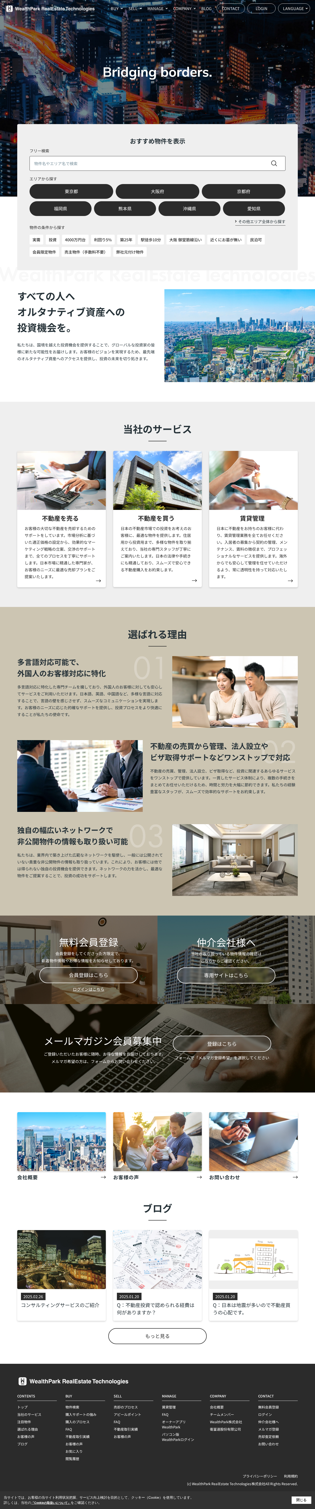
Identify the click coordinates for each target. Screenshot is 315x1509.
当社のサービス (29, 1414)
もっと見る (157, 1335)
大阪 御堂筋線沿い (185, 240)
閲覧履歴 (72, 1458)
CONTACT (231, 8)
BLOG (206, 8)
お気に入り (74, 1451)
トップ (22, 1407)
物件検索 (72, 1407)
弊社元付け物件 (130, 252)
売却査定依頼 (268, 1436)
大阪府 (157, 191)
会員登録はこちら (88, 974)
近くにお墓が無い (226, 240)
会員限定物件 (44, 252)
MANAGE (155, 8)
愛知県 (254, 208)
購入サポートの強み (80, 1414)
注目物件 (24, 1421)
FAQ (68, 1429)
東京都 (71, 191)
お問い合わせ (268, 1443)
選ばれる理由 (27, 1429)
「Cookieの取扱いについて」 (51, 1503)
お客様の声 (25, 1436)
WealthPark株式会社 (226, 1421)
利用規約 (291, 1476)
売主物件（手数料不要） (86, 252)
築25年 (126, 240)
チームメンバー (222, 1414)
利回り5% (103, 240)
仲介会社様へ (268, 1421)
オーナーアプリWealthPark (174, 1424)
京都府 (243, 191)
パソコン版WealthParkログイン (178, 1437)
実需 (36, 240)
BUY (115, 8)
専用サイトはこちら (226, 975)
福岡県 (60, 208)
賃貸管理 (169, 1407)
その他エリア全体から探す (261, 221)
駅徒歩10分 (151, 240)
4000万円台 (75, 240)
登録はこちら (222, 1043)
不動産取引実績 (77, 1436)
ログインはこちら (88, 989)
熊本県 (125, 208)
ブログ (22, 1443)
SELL (133, 8)
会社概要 (217, 1407)
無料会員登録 (268, 1407)
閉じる (301, 1500)
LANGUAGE (293, 8)
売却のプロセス (126, 1407)
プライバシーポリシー (260, 1476)
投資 (53, 240)
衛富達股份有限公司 (225, 1429)
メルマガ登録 (268, 1429)
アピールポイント (127, 1414)
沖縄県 (189, 208)
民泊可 (256, 240)
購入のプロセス (77, 1421)
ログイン (265, 1414)
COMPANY (182, 8)
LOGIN (262, 8)
